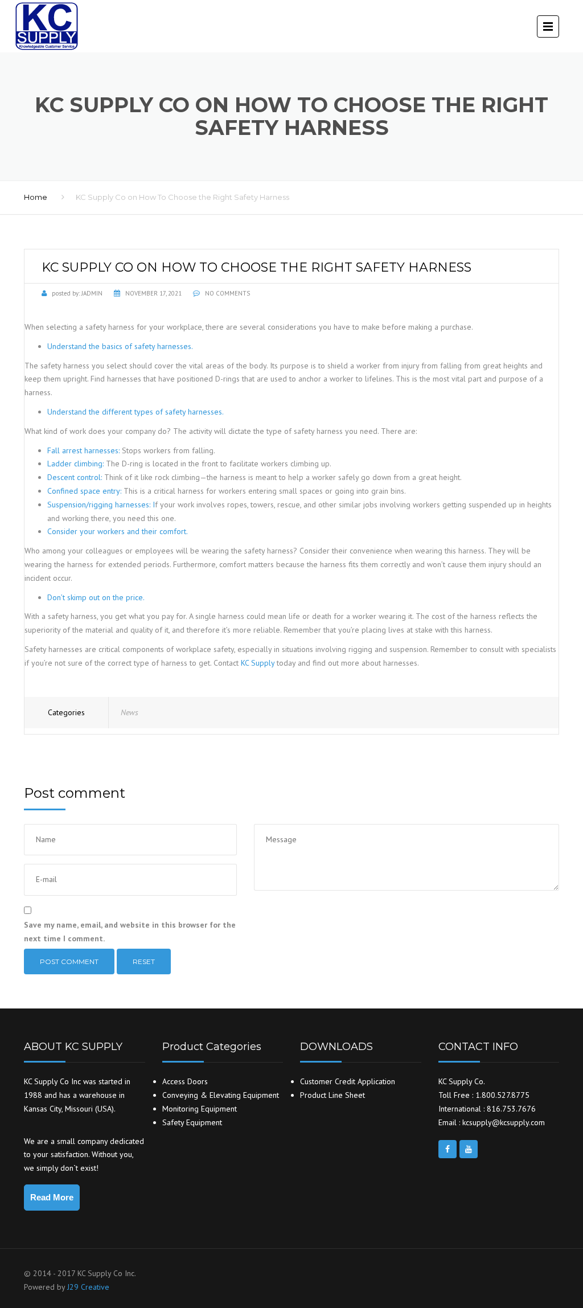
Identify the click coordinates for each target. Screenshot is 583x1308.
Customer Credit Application (347, 1081)
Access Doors (185, 1081)
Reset (144, 961)
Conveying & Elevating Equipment (220, 1095)
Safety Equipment (192, 1122)
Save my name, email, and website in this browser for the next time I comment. (130, 932)
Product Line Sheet (332, 1095)
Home (35, 197)
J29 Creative (88, 1287)
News (129, 712)
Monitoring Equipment (199, 1109)
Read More (51, 1197)
